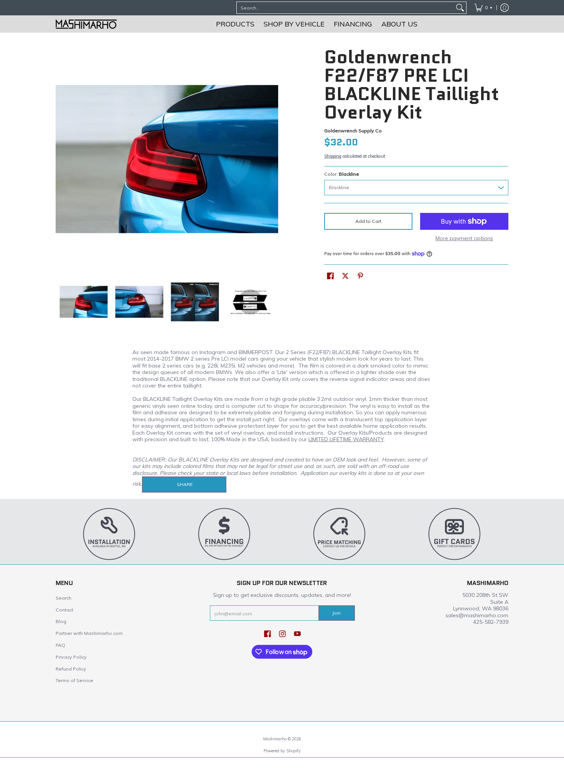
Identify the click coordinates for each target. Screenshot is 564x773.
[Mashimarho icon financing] (224, 533)
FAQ (60, 645)
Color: (341, 174)
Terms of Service (74, 680)
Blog (61, 621)
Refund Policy (71, 669)
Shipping (332, 156)
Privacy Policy (71, 657)
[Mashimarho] (86, 24)
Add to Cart (368, 221)
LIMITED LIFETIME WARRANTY (346, 439)
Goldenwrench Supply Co (353, 131)
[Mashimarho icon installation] (109, 533)
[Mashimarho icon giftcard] (454, 533)
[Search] (460, 7)
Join (336, 613)
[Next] (272, 159)
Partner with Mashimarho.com (89, 633)
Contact (64, 610)
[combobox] (345, 7)
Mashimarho (275, 739)
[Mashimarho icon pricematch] (339, 533)
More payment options (464, 238)
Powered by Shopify (282, 750)
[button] (330, 275)
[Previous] (61, 159)
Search (63, 598)
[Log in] (504, 7)
